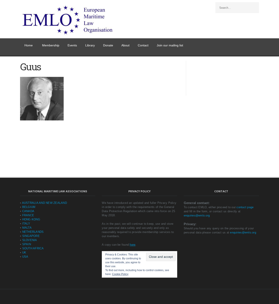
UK (24, 252)
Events (72, 45)
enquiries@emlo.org (197, 215)
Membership (50, 45)
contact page (244, 207)
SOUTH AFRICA (33, 248)
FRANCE (28, 215)
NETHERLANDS (33, 231)
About (125, 45)
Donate (108, 45)
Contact (143, 45)
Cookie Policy (120, 274)
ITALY (26, 223)
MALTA (27, 227)
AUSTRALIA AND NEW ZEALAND (44, 202)
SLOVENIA (29, 240)
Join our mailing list (170, 45)
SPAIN (26, 244)
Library (90, 45)
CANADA (28, 211)
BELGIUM (29, 207)
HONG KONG (31, 219)
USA (25, 256)
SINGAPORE (31, 236)
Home (28, 45)
